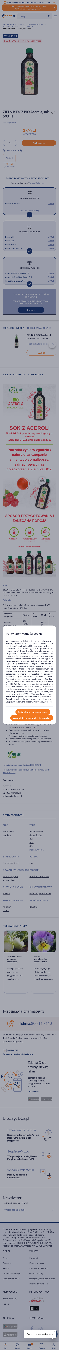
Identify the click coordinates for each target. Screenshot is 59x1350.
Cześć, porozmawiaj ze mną (39, 1334)
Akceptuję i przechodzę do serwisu (31, 718)
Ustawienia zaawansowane (32, 712)
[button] (54, 1331)
